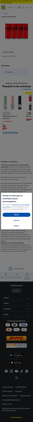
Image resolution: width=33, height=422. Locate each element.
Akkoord (16, 215)
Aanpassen (16, 220)
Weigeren (16, 226)
